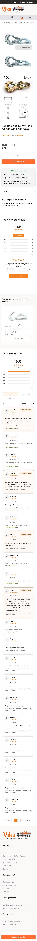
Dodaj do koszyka (18, 162)
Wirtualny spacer (10, 862)
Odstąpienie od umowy (12, 905)
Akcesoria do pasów (7, 22)
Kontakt (6, 869)
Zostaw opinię (18, 235)
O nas (5, 853)
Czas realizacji (9, 882)
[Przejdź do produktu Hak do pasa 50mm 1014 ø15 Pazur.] (18, 316)
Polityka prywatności (11, 921)
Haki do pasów (30, 22)
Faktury (6, 892)
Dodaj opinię (20, 135)
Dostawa (6, 888)
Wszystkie (10, 394)
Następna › (29, 820)
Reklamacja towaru (11, 908)
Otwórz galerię (25, 47)
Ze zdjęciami (10, 398)
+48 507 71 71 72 (12, 2)
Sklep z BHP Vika (9, 859)
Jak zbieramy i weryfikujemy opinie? (32, 254)
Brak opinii (14, 135)
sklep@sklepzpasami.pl (27, 2)
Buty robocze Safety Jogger (14, 856)
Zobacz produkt (18, 338)
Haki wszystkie (19, 22)
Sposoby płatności (10, 885)
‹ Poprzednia (8, 820)
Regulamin (7, 866)
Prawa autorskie (9, 924)
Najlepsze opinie (26, 394)
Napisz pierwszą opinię (18, 276)
